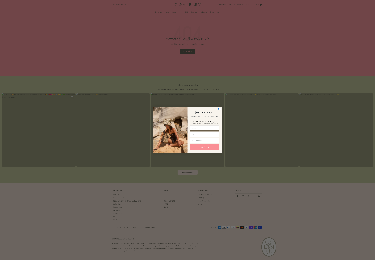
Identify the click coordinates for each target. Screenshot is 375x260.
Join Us (205, 146)
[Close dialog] (219, 109)
